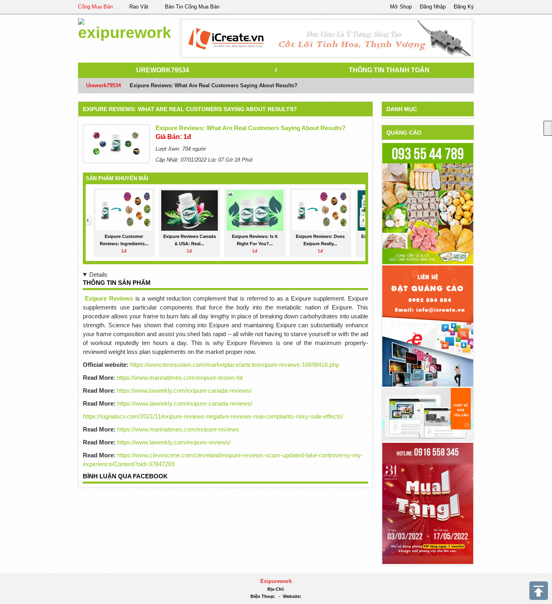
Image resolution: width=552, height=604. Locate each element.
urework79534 (162, 70)
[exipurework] (124, 28)
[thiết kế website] (326, 38)
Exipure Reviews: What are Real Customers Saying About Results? (190, 109)
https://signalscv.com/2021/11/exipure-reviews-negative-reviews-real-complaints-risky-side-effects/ (213, 416)
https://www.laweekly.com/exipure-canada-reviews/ (184, 390)
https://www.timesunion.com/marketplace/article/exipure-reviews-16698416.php (234, 364)
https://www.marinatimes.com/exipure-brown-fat (180, 377)
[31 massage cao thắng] (427, 503)
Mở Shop (401, 7)
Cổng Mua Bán (95, 7)
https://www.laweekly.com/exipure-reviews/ (174, 442)
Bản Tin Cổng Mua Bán (192, 7)
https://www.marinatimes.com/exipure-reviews (178, 429)
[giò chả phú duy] (427, 203)
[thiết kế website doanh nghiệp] (427, 414)
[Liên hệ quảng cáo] (427, 325)
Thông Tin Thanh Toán (389, 70)
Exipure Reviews (109, 298)
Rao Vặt (138, 7)
